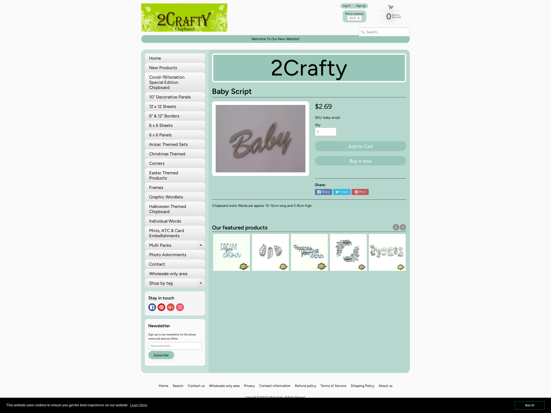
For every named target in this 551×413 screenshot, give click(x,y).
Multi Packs (177, 246)
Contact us (196, 386)
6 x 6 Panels (160, 134)
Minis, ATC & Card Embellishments (166, 233)
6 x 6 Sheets (161, 125)
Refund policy (305, 386)
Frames (156, 187)
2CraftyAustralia (274, 397)
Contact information (275, 386)
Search (178, 386)
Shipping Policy (362, 386)
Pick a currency (354, 13)
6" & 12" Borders (164, 115)
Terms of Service (333, 386)
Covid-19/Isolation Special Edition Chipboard (166, 82)
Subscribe (161, 355)
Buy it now (360, 161)
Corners (156, 163)
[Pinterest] (161, 307)
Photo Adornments (167, 254)
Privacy (249, 386)
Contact (157, 264)
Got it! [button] (529, 405)
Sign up (361, 6)
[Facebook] (152, 307)
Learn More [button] (138, 405)
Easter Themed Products (163, 175)
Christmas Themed (167, 153)
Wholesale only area (168, 273)
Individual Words (165, 221)
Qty (317, 125)
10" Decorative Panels (170, 97)
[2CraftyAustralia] (184, 17)
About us (385, 386)
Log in (346, 6)
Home (155, 58)
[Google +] (171, 307)
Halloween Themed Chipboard (167, 209)
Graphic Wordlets (166, 196)
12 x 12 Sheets (162, 106)
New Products (163, 67)
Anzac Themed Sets (168, 144)
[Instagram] (180, 307)
